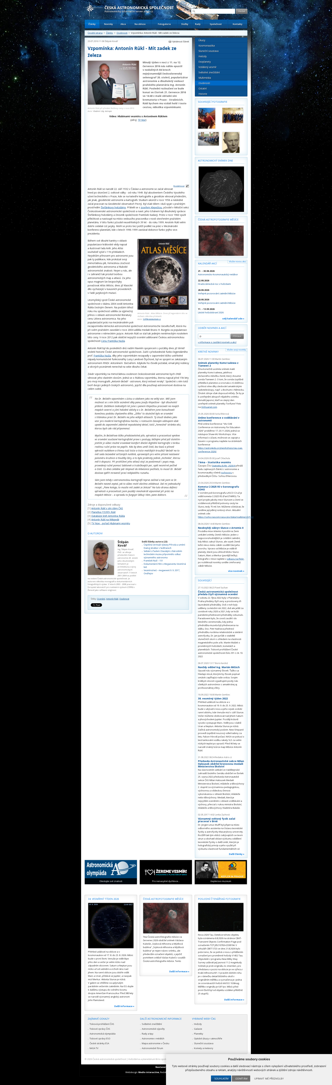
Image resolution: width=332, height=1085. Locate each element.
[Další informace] (111, 925)
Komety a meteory (203, 1048)
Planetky (198, 1033)
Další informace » (124, 1006)
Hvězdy (203, 56)
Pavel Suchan (221, 587)
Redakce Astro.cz (223, 757)
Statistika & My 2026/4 (223, 465)
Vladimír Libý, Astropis (102, 111)
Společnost (216, 24)
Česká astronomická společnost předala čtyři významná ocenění (218, 593)
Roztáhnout (179, 186)
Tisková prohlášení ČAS (102, 1024)
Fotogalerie (164, 24)
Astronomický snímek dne (215, 160)
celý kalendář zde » (233, 318)
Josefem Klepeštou (151, 207)
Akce (123, 24)
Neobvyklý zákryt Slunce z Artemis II (220, 527)
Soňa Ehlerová (222, 413)
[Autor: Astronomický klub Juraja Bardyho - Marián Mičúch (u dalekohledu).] (208, 118)
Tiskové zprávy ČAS (100, 1028)
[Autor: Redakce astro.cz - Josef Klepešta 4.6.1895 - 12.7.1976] (232, 142)
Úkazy (202, 40)
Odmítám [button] (241, 1078)
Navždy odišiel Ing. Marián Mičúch (219, 667)
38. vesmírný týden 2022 (213, 698)
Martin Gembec (222, 359)
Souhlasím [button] (221, 1078)
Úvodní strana (95, 32)
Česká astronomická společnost (109, 1059)
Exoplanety (205, 61)
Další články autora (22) (154, 541)
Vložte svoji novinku (236, 349)
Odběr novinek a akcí (212, 328)
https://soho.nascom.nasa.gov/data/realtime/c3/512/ (226, 517)
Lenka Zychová (222, 814)
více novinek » (236, 570)
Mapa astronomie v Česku (155, 1043)
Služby (184, 24)
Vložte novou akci (237, 261)
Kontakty (237, 24)
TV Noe (142, 120)
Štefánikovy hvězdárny (113, 207)
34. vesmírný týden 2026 (103, 899)
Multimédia (205, 77)
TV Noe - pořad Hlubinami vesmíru (110, 523)
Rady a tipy (147, 1033)
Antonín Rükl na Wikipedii (105, 519)
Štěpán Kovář (111, 41)
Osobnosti (122, 32)
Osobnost (124, 598)
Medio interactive (148, 1072)
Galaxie (198, 1028)
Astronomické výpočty (153, 1028)
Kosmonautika (207, 45)
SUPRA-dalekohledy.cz (152, 319)
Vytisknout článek (180, 41)
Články (92, 24)
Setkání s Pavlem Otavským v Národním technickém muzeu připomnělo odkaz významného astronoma (163, 554)
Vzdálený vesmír (207, 67)
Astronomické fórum (152, 1048)
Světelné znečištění (209, 72)
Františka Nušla (102, 355)
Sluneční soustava (209, 51)
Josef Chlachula (222, 458)
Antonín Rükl (112, 598)
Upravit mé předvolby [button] (269, 1078)
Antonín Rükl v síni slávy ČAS (107, 508)
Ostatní (203, 88)
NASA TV (94, 1048)
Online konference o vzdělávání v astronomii (218, 419)
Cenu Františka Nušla (113, 341)
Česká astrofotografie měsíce (218, 219)
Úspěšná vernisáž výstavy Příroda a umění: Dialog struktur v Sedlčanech (164, 546)
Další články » (236, 854)
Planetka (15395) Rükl (103, 512)
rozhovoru (226, 472)
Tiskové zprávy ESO (100, 1038)
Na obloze (140, 24)
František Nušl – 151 (153, 560)
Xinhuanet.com (209, 407)
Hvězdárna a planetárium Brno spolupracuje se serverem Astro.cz (163, 1059)
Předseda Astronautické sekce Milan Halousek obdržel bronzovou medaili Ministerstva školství (221, 763)
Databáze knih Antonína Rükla (108, 516)
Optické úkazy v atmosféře (208, 1038)
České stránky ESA (99, 1043)
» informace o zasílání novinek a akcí (217, 342)
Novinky (108, 24)
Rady (198, 24)
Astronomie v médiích (153, 1038)
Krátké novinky (208, 351)
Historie (203, 93)
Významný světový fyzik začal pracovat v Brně (216, 820)
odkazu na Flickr (235, 558)
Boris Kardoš (221, 663)
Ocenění (101, 598)
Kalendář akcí (207, 263)
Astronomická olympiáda (103, 1033)
